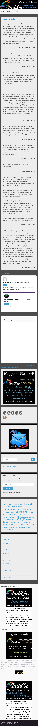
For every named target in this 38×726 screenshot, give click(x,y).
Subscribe (8, 488)
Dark (21, 509)
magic (12, 522)
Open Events (6, 560)
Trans (20, 527)
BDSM (22, 504)
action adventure (8, 504)
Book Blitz (5, 546)
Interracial (15, 517)
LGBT (12, 519)
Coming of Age (11, 506)
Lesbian (6, 520)
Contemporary (11, 508)
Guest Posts (6, 556)
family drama (21, 511)
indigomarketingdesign (11, 299)
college (4, 506)
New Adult (27, 522)
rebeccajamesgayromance (10, 282)
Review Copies (7, 570)
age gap (17, 504)
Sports (17, 527)
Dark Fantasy (25, 509)
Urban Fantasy (26, 527)
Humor (28, 515)
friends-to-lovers (9, 514)
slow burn (12, 527)
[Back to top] (34, 722)
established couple (10, 512)
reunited (18, 524)
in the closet (22, 517)
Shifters (7, 527)
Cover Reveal (6, 550)
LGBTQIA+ (21, 519)
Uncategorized (7, 577)
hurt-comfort (7, 517)
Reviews (5, 574)
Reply (5, 284)
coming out (20, 507)
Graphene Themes (13, 723)
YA (13, 529)
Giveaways (6, 553)
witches (10, 529)
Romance (25, 524)
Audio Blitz (6, 539)
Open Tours (6, 563)
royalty (32, 525)
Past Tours (6, 567)
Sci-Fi (4, 527)
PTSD (15, 524)
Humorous (32, 515)
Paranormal (8, 524)
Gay (19, 514)
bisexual (28, 504)
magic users (17, 522)
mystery (22, 522)
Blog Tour (5, 543)
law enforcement (29, 517)
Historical (23, 515)
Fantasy (31, 512)
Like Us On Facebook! (10, 466)
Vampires (5, 529)
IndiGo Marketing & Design (9, 11)
